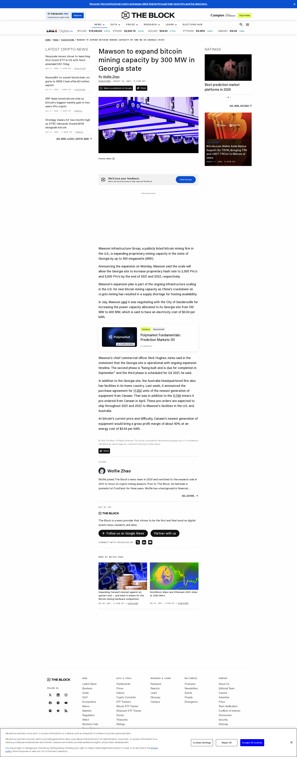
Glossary (155, 697)
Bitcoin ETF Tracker (127, 706)
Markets (86, 710)
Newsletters (191, 688)
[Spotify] (50, 711)
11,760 (177, 396)
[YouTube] (66, 703)
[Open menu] (247, 24)
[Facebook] (50, 703)
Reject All (227, 742)
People (189, 697)
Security (223, 719)
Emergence (191, 701)
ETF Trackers (123, 701)
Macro (86, 706)
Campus (155, 701)
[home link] (148, 15)
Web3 (85, 719)
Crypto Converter (126, 697)
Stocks (120, 715)
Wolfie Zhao (111, 77)
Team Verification (228, 706)
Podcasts (190, 683)
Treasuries (122, 719)
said (124, 302)
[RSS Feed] (66, 711)
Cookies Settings (202, 742)
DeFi (85, 697)
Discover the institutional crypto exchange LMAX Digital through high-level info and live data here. (148, 3)
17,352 (137, 391)
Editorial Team (227, 688)
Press (222, 701)
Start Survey (186, 179)
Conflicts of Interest (229, 710)
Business (87, 688)
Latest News (89, 683)
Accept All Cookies (252, 742)
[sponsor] (228, 126)
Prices (119, 688)
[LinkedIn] (58, 695)
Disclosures (225, 715)
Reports (155, 688)
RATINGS (213, 49)
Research (156, 683)
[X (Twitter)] (50, 695)
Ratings (120, 724)
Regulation (88, 715)
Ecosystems (89, 701)
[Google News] (58, 711)
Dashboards (123, 683)
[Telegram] (58, 703)
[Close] (291, 742)
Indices (120, 692)
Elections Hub (90, 724)
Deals (85, 692)
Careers (223, 692)
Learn (154, 692)
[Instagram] (66, 695)
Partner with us (165, 533)
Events (188, 692)
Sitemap (223, 724)
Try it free (244, 15)
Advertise (224, 697)
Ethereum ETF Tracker (128, 710)
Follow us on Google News (123, 533)
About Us (224, 683)
